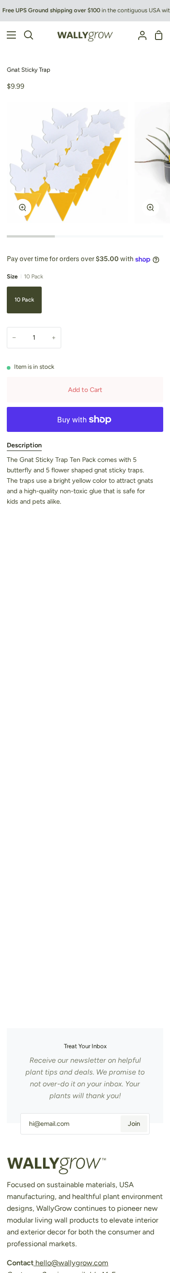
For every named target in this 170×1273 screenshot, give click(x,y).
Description (24, 445)
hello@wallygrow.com (71, 1262)
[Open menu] (8, 35)
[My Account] (139, 35)
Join (134, 1123)
